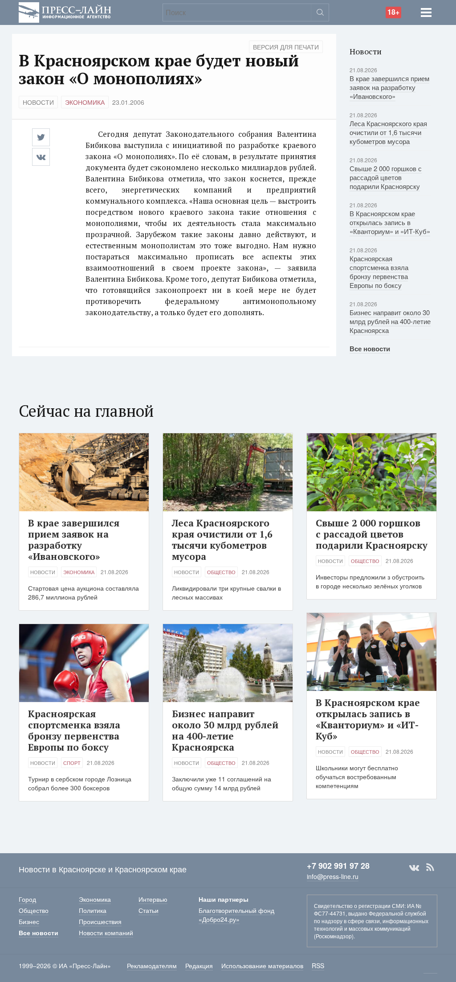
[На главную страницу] (65, 11)
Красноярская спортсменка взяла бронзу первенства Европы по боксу (379, 272)
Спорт (72, 762)
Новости (38, 102)
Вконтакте (414, 867)
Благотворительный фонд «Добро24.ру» (236, 915)
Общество (221, 571)
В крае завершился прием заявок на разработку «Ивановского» (389, 87)
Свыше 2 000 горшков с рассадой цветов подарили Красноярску (386, 177)
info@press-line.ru (332, 876)
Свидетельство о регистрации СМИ (359, 905)
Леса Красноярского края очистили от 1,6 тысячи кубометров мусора (388, 132)
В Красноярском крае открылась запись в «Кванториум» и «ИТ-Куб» (390, 222)
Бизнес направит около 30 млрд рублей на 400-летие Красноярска (390, 321)
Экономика (85, 102)
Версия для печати (286, 46)
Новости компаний (106, 932)
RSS (430, 867)
